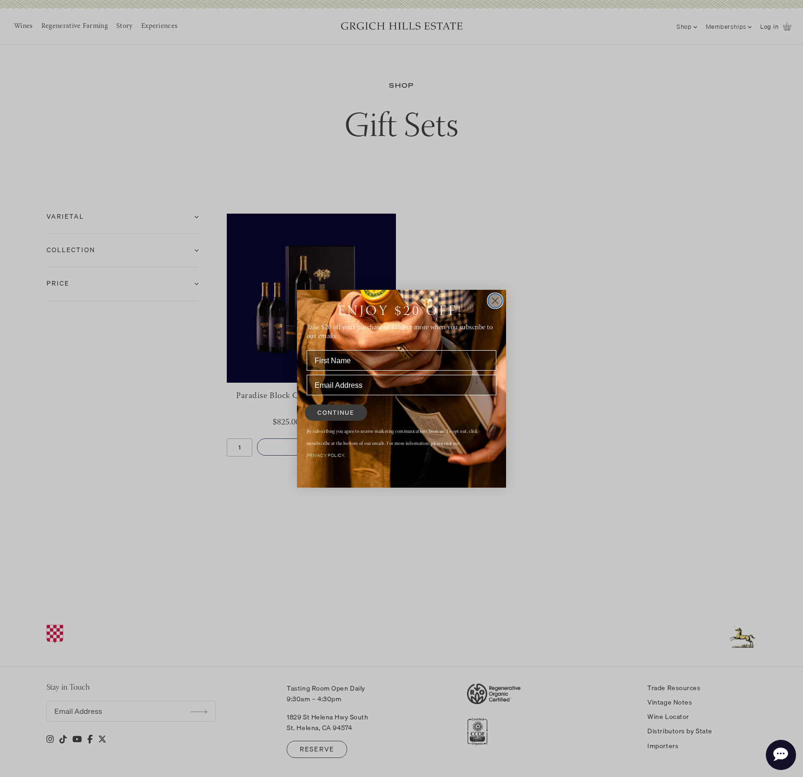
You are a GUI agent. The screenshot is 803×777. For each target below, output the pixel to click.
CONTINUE (336, 412)
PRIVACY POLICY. (326, 455)
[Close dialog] (495, 301)
